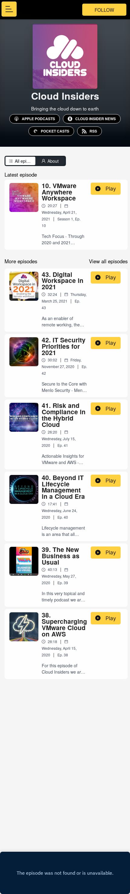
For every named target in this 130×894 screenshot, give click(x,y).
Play (111, 188)
